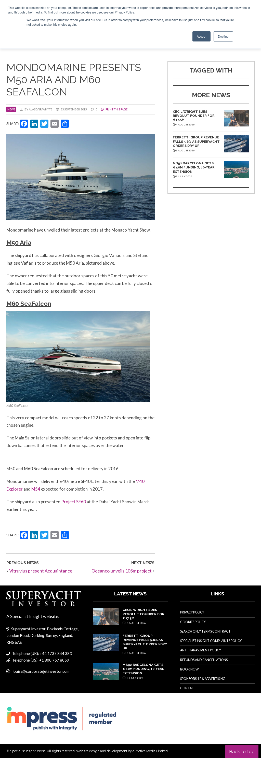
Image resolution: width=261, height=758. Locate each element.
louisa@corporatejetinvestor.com (40, 671)
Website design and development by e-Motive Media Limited (122, 751)
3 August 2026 (136, 652)
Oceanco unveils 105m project (122, 571)
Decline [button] (223, 36)
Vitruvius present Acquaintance (40, 571)
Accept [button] (201, 36)
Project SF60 (73, 501)
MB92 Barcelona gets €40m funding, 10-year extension (194, 167)
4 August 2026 (136, 622)
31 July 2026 (134, 677)
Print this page (116, 109)
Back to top (242, 751)
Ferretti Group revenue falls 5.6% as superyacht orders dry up (196, 141)
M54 (36, 489)
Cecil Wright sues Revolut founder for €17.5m (194, 116)
